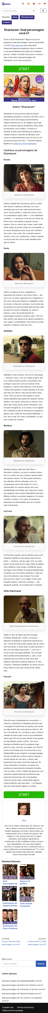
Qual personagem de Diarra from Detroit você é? (22, 985)
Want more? (7, 959)
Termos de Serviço (25, 1007)
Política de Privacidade (12, 1010)
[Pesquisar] (34, 10)
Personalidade (27, 17)
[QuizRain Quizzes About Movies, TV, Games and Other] (6, 3)
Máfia (15, 17)
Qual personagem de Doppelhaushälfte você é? (22, 981)
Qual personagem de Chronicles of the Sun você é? (23, 989)
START (24, 69)
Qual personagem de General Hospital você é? (21, 993)
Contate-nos (7, 1007)
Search (41, 963)
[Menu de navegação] (43, 10)
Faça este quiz (17, 45)
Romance (7, 22)
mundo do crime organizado (24, 143)
